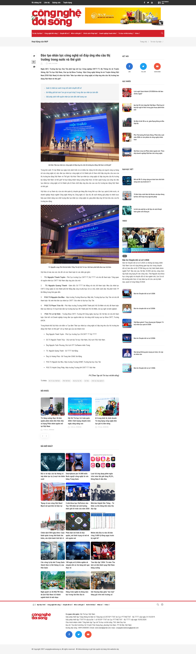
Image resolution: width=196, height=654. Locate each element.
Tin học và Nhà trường (125, 33)
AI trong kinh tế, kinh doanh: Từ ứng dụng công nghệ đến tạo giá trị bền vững (106, 421)
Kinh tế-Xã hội (90, 605)
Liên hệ (47, 2)
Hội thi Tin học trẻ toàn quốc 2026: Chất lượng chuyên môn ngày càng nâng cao (79, 421)
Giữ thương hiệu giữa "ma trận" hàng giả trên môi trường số (102, 593)
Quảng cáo (56, 2)
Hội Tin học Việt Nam (54, 381)
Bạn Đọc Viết (41, 605)
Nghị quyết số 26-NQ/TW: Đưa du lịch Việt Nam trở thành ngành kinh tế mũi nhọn (52, 594)
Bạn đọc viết (127, 169)
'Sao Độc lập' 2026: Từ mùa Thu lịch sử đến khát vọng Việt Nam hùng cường (103, 565)
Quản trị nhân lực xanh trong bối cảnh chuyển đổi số (64, 88)
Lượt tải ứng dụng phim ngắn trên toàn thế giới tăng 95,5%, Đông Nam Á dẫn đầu (102, 476)
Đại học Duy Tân (77, 381)
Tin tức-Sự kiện (37, 33)
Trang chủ (143, 42)
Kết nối (125, 56)
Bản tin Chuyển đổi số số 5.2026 (135, 260)
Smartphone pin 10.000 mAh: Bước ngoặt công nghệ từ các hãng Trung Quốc (77, 476)
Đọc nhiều (126, 81)
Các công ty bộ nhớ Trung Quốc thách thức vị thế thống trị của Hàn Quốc (53, 565)
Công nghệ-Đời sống (50, 33)
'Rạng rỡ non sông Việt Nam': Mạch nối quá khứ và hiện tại (52, 504)
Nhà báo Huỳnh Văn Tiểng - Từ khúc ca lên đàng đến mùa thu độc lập (102, 506)
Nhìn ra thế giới (76, 33)
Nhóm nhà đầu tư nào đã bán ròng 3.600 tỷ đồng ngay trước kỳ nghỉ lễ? (102, 535)
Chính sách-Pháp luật (90, 33)
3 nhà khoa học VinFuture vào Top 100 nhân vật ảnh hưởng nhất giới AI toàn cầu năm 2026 (77, 506)
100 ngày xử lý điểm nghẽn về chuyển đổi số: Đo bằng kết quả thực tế (77, 565)
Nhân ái (99, 605)
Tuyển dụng (67, 2)
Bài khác (45, 391)
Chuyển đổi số (64, 33)
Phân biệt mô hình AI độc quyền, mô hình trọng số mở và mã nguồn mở (77, 535)
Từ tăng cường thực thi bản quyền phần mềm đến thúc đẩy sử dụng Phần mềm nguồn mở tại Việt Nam (52, 422)
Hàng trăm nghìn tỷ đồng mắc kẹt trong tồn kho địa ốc (77, 593)
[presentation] (42, 436)
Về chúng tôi (36, 2)
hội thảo (87, 381)
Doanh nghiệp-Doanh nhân (107, 33)
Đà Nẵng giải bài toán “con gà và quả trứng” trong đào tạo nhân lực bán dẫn (72, 92)
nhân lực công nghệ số (98, 381)
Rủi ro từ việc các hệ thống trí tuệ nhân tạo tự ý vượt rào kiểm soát (53, 476)
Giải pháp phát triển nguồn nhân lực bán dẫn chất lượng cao (66, 97)
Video (137, 33)
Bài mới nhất (47, 446)
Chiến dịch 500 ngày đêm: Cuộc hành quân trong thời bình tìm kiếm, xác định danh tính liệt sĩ (53, 535)
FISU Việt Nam (66, 381)
